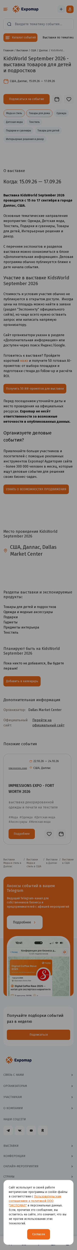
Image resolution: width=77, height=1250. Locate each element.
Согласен (38, 1234)
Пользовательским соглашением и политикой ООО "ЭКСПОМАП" (35, 1201)
